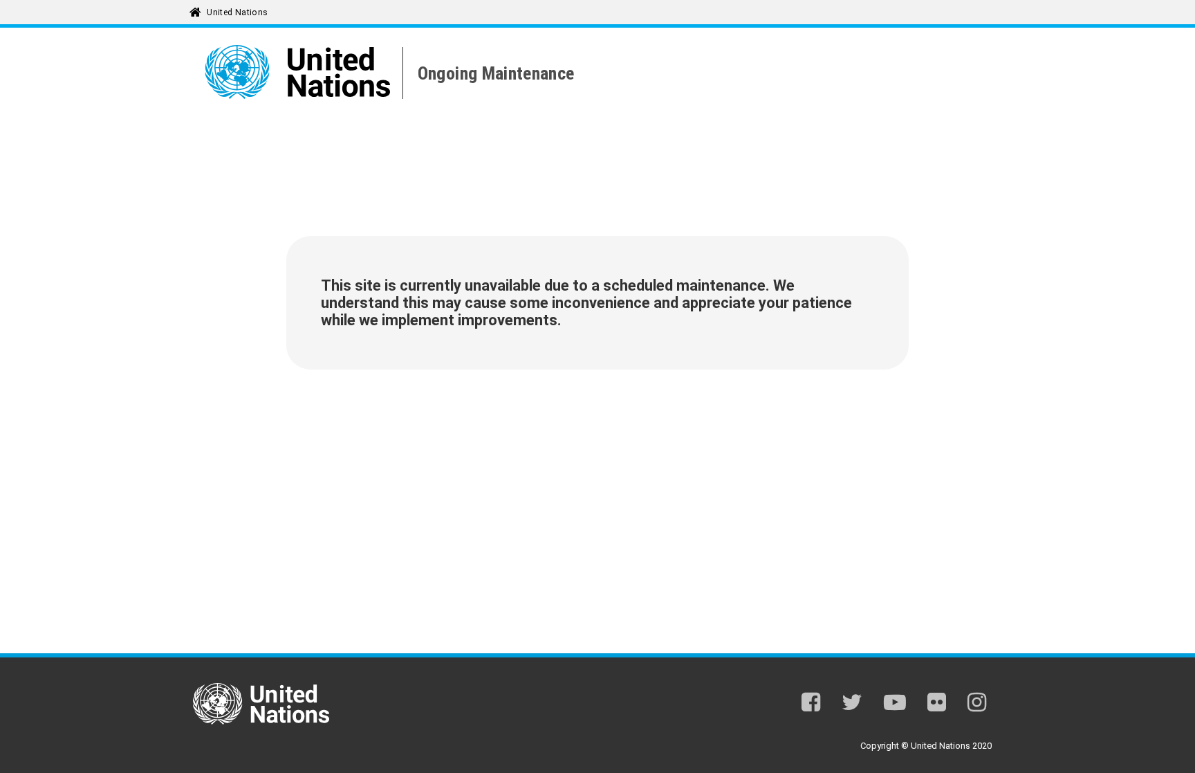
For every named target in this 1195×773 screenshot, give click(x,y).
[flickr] (936, 705)
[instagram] (976, 705)
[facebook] (811, 705)
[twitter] (852, 705)
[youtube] (895, 705)
